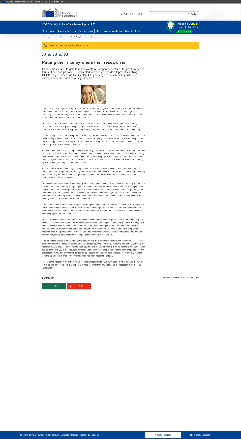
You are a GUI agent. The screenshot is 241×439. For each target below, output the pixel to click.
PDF (81, 286)
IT (66, 54)
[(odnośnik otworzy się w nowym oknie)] (62, 13)
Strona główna (49, 31)
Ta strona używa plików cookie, (34, 435)
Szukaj (137, 31)
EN (49, 54)
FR (60, 54)
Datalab (128, 31)
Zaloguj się (129, 14)
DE (44, 54)
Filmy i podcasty (103, 31)
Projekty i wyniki (86, 31)
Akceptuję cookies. (163, 435)
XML (56, 286)
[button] (141, 14)
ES (55, 54)
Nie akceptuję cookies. (200, 435)
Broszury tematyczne (67, 31)
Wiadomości (117, 31)
